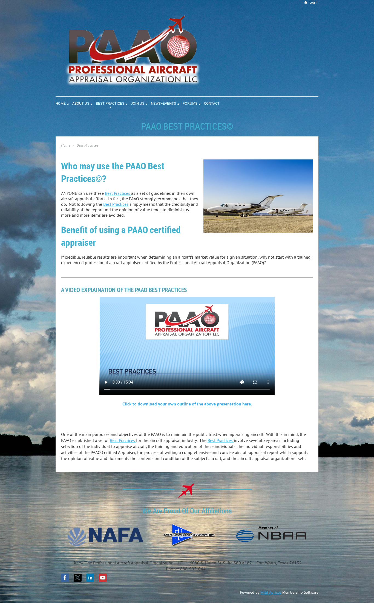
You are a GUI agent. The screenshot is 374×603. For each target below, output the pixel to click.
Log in (313, 2)
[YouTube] (103, 578)
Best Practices (118, 193)
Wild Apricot (270, 592)
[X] (78, 578)
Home (65, 145)
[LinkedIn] (90, 578)
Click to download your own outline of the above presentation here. (187, 404)
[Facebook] (65, 578)
